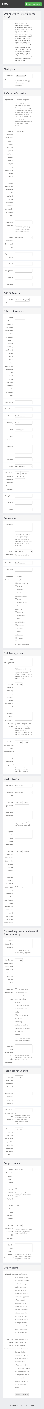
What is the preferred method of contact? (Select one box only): (9, 481)
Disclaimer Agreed (23, 100)
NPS (18, 619)
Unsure (25, 742)
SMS (17, 477)
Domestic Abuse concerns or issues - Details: (9, 720)
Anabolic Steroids (22, 583)
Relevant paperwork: (9, 77)
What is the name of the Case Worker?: (9, 1115)
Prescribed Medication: (9, 814)
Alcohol (19, 577)
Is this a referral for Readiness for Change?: (9, 1082)
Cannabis (20, 590)
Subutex (20, 635)
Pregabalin (20, 625)
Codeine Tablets (22, 596)
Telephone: (9, 271)
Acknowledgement (9, 1274)
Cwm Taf (18, 300)
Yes (17, 684)
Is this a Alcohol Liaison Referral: (10, 1194)
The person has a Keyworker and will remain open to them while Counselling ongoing (21, 995)
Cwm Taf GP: (9, 786)
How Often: (9, 563)
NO (21, 1077)
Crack (19, 599)
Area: (11, 466)
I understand (20, 131)
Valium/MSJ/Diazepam (22, 645)
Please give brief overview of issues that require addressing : (9, 1054)
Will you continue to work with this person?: (9, 1231)
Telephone (24, 473)
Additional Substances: (9, 578)
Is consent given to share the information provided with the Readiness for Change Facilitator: (9, 1142)
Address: (10, 278)
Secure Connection (34, 4)
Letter (18, 473)
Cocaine (19, 593)
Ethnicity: (9, 423)
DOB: (11, 430)
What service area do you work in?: (9, 242)
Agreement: (9, 100)
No (21, 684)
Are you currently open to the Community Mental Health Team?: (9, 861)
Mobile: (10, 503)
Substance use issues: (9, 526)
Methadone (21, 615)
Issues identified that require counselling (21, 1018)
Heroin (19, 609)
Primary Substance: (9, 552)
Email (22, 477)
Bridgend (26, 300)
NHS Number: (10, 438)
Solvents (20, 628)
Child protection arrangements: (9, 761)
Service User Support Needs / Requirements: (9, 1251)
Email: (11, 264)
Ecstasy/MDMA (22, 603)
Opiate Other (21, 622)
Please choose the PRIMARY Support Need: (9, 1176)
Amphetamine (21, 580)
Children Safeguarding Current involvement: (9, 747)
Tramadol (20, 638)
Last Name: (9, 409)
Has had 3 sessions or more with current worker (22, 1009)
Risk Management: (9, 661)
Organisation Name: (9, 255)
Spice (19, 632)
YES (17, 1077)
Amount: (10, 570)
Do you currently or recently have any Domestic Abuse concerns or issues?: (9, 695)
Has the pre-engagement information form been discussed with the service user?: (8, 971)
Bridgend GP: (10, 794)
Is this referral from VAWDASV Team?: (10, 1212)
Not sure (26, 851)
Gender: (10, 416)
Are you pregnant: (9, 804)
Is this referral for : (9, 301)
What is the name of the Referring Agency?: (9, 1098)
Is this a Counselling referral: (9, 944)
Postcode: (9, 285)
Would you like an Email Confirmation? (9, 1344)
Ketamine (20, 612)
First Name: (9, 402)
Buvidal (19, 586)
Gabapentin (21, 606)
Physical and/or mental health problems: (9, 838)
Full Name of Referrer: (9, 223)
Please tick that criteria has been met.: (9, 994)
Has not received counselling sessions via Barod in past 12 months (22, 1030)
